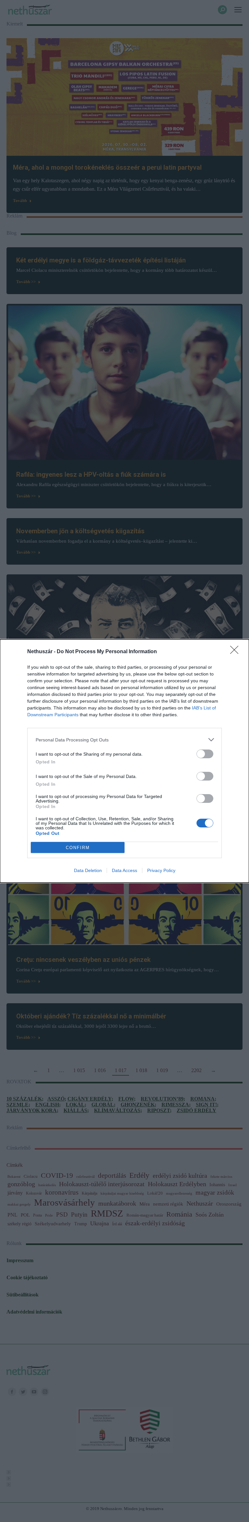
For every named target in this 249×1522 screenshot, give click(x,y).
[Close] (236, 652)
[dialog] (124, 761)
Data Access (124, 870)
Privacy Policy (161, 870)
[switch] (204, 754)
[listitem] (124, 739)
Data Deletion (88, 870)
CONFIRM (78, 847)
